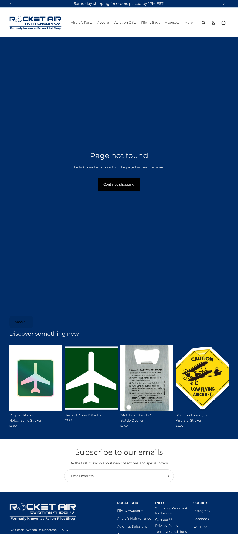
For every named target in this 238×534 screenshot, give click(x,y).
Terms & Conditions (171, 532)
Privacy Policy (166, 526)
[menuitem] (188, 23)
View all (21, 322)
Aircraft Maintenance (134, 518)
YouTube (200, 527)
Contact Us (164, 520)
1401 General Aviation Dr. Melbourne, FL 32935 (39, 529)
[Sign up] (167, 476)
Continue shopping (119, 184)
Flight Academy (130, 510)
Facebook (201, 519)
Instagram (201, 511)
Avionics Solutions (132, 526)
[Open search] (203, 23)
